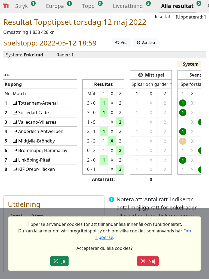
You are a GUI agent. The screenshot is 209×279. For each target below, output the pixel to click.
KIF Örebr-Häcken (36, 169)
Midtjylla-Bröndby (36, 141)
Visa (123, 42)
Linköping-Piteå (33, 160)
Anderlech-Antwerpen (40, 131)
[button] (21, 6)
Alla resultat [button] (177, 6)
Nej (150, 261)
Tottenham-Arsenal (37, 103)
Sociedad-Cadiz (33, 113)
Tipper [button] (6, 6)
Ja (61, 261)
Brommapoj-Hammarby (42, 150)
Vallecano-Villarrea (37, 122)
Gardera (147, 42)
